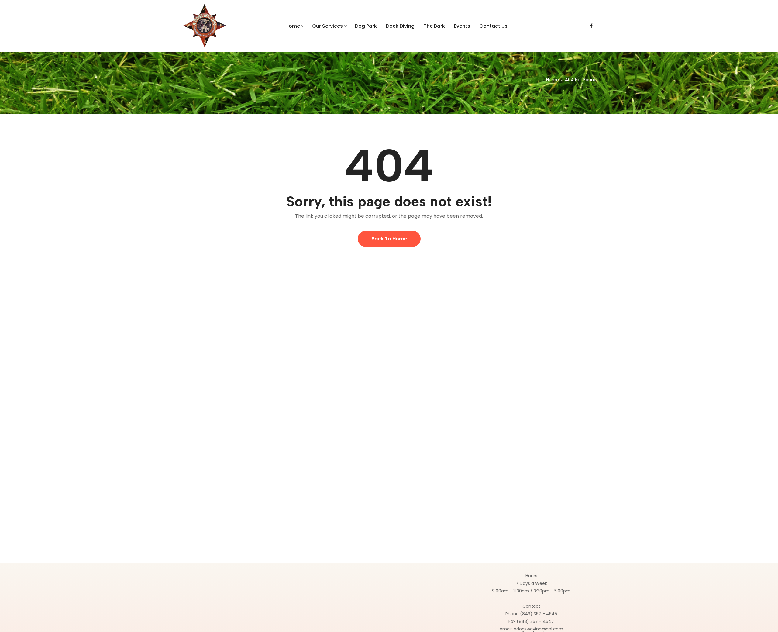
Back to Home (389, 238)
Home (552, 80)
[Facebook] (591, 25)
